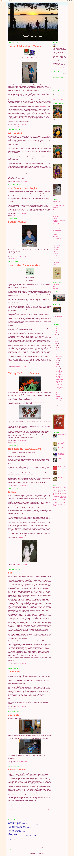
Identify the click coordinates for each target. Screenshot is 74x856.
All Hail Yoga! (15, 132)
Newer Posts (11, 809)
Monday (55, 218)
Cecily (28, 57)
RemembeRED (56, 500)
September (58, 356)
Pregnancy (19, 126)
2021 (56, 326)
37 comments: (23, 485)
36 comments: (23, 706)
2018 (56, 332)
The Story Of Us (56, 201)
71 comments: (23, 124)
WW (54, 506)
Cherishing (14, 671)
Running (24, 366)
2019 (56, 330)
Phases (55, 209)
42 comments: (23, 440)
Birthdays (13, 215)
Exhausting (55, 251)
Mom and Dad (22, 537)
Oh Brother (55, 249)
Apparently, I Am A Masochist (24, 265)
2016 (56, 336)
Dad (19, 566)
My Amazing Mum (62, 434)
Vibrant (54, 286)
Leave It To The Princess (58, 238)
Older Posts (48, 809)
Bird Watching (56, 288)
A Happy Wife (56, 223)
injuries (44, 106)
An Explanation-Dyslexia (58, 212)
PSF (23, 126)
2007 (56, 405)
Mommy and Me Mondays (59, 496)
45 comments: (23, 805)
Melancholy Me (56, 255)
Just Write (55, 225)
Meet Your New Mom (57, 258)
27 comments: (23, 663)
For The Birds (56, 284)
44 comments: (23, 364)
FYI (10, 572)
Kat (58, 45)
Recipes (64, 499)
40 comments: (24, 761)
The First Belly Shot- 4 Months (24, 45)
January (58, 400)
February (58, 370)
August (57, 358)
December (58, 351)
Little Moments (56, 243)
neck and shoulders (31, 392)
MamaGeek (34, 57)
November (58, 352)
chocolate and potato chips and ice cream (25, 429)
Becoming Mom (56, 247)
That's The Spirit (56, 207)
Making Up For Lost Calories (23, 373)
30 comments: (23, 213)
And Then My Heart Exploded (24, 188)
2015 (56, 338)
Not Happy (55, 236)
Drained (55, 234)
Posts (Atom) (32, 812)
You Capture (59, 506)
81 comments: (24, 564)
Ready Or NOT (56, 214)
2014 (56, 339)
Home (30, 809)
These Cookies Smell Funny (59, 240)
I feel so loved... (56, 411)
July (57, 360)
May (57, 364)
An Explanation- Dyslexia (58, 440)
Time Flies (13, 714)
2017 (56, 334)
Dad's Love (55, 253)
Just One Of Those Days (58, 205)
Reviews (64, 500)
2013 (56, 341)
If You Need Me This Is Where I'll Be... (61, 443)
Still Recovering (56, 262)
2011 (56, 345)
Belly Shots (13, 126)
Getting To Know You (58, 490)
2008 (56, 403)
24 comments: (24, 181)
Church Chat (56, 216)
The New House (62, 504)
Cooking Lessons (57, 230)
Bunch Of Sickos (17, 769)
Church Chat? (56, 464)
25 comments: (23, 256)
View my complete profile (58, 67)
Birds (54, 489)
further (41, 106)
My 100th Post (61, 447)
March (57, 368)
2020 (56, 328)
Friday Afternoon (56, 245)
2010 (56, 347)
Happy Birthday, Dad (57, 228)
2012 (56, 343)
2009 (56, 349)
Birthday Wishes (17, 221)
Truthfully (60, 471)
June (57, 362)
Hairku (54, 232)
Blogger (43, 853)
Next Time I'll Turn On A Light (24, 448)
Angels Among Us (57, 260)
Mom (21, 566)
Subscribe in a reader (58, 99)
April (57, 366)
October (58, 354)
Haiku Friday (14, 366)
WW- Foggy (60, 477)
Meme (61, 494)
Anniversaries (14, 566)
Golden (12, 491)
